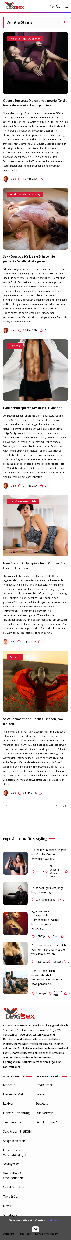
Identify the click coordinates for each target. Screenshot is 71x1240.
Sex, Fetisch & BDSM (17, 1131)
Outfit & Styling (13, 1187)
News (7, 1206)
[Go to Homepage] (14, 6)
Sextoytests (11, 1164)
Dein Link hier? (46, 1122)
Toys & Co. (10, 1196)
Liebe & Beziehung (16, 1113)
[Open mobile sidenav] (65, 6)
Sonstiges (10, 1215)
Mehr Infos (54, 1220)
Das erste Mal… (14, 1094)
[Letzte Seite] (64, 805)
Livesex (41, 1094)
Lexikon (8, 1103)
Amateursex (44, 1085)
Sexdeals (42, 1103)
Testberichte (12, 1122)
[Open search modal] (58, 6)
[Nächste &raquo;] (56, 805)
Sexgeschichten (14, 1141)
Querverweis (45, 1113)
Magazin (9, 1085)
